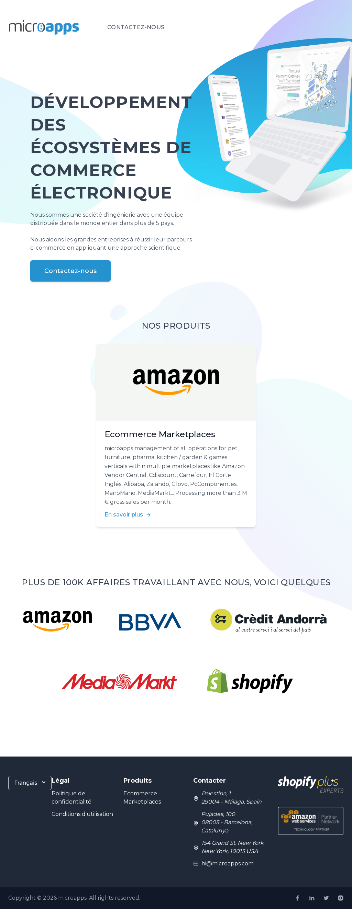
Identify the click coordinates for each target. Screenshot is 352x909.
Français (25, 783)
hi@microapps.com (227, 863)
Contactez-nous (136, 27)
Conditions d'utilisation (82, 814)
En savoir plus (123, 514)
